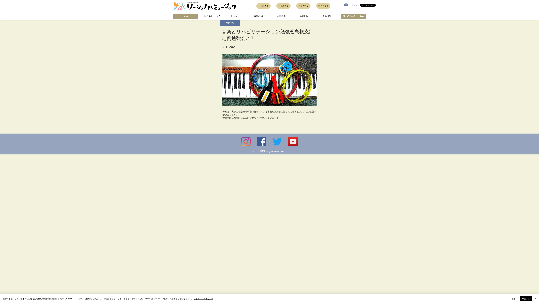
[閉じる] (535, 298)
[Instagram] (246, 141)
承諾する (526, 298)
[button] (230, 23)
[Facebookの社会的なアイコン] (261, 141)
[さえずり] (277, 141)
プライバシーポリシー (203, 298)
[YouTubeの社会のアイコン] (293, 141)
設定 (514, 298)
